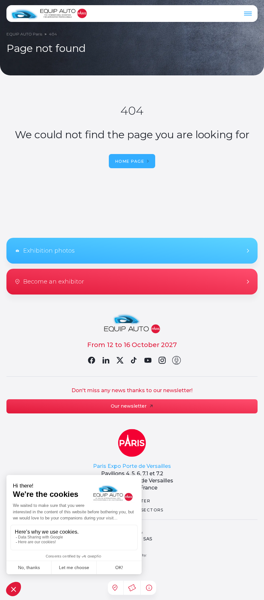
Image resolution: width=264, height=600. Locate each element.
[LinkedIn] (105, 360)
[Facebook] (91, 360)
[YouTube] (148, 360)
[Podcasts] (176, 360)
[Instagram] (162, 360)
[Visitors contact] (149, 588)
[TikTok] (134, 360)
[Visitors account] (132, 588)
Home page (129, 161)
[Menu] (247, 13)
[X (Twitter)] (120, 360)
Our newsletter (128, 406)
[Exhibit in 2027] (115, 588)
